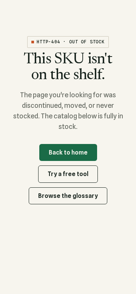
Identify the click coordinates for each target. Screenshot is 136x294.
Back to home (68, 152)
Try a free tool (68, 174)
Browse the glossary (68, 195)
